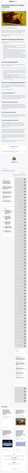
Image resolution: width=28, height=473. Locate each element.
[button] (1, 1)
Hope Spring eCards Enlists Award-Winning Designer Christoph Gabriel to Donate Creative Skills (7, 193)
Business (17, 361)
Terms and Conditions (10, 459)
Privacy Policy (5, 459)
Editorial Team (18, 459)
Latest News (21, 361)
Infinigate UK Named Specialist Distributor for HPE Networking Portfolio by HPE (6, 197)
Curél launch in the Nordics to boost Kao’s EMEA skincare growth (7, 201)
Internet (19, 361)
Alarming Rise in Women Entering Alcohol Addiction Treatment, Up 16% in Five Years (6, 412)
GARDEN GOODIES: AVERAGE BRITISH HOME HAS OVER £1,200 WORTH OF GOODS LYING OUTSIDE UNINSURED (20, 433)
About (23, 459)
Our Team (21, 459)
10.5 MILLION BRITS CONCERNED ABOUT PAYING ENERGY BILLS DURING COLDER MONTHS (7, 432)
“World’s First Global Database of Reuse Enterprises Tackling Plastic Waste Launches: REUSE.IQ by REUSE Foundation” (7, 187)
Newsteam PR (14, 162)
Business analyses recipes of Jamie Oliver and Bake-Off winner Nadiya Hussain (20, 411)
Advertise (14, 459)
